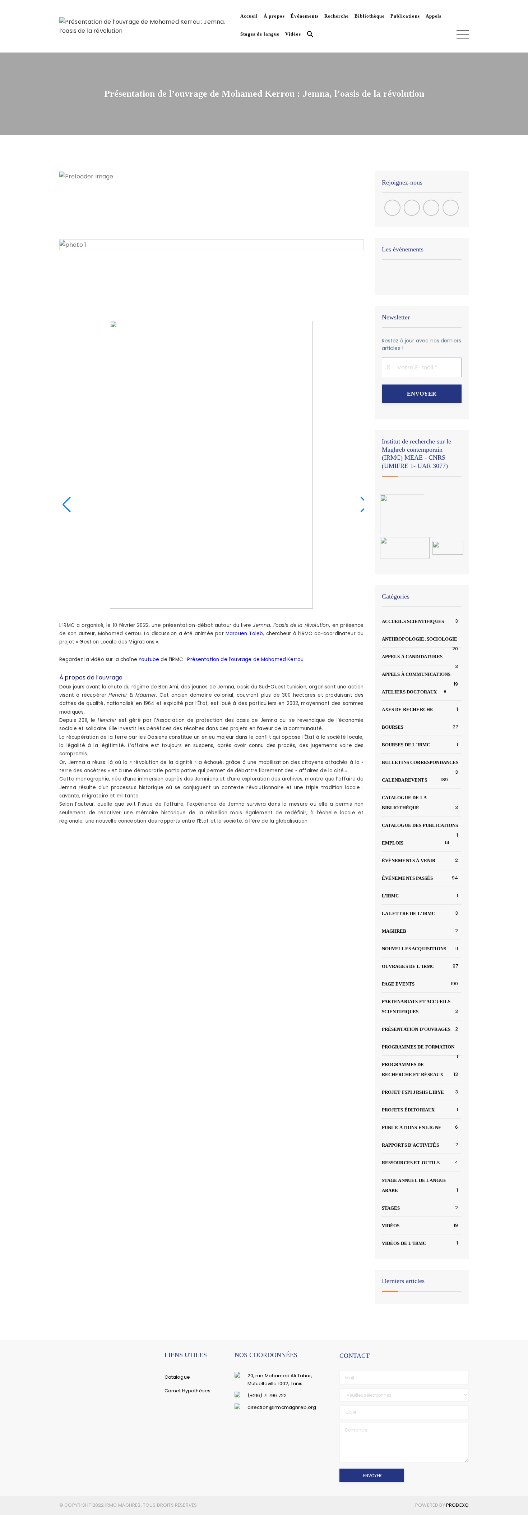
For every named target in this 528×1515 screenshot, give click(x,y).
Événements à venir (409, 860)
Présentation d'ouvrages (416, 1029)
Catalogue (177, 1377)
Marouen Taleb (244, 633)
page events (398, 984)
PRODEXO (457, 1505)
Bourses (393, 727)
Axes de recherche (408, 709)
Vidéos (293, 34)
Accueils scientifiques (413, 621)
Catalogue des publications (420, 825)
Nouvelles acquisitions (414, 948)
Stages (391, 1208)
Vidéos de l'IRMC (404, 1243)
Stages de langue (259, 34)
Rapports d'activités (410, 1145)
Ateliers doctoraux (409, 692)
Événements (305, 16)
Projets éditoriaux (408, 1110)
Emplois (393, 843)
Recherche (336, 16)
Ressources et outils (411, 1162)
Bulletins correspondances (420, 762)
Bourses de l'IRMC (406, 744)
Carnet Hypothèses (188, 1390)
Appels (433, 16)
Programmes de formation (418, 1047)
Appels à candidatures (412, 656)
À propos (274, 16)
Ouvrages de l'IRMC (408, 966)
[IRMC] (148, 26)
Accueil (249, 16)
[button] (309, 35)
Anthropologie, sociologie (420, 639)
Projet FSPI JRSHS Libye (413, 1092)
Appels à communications (416, 674)
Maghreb (394, 931)
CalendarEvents (404, 780)
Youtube (149, 659)
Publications (405, 16)
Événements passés (407, 878)
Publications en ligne (411, 1127)
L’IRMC (390, 895)
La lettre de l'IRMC (408, 913)
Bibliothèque (370, 16)
